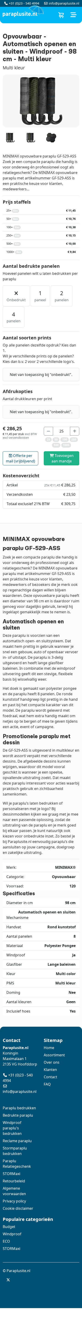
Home (49, 1047)
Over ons (51, 1062)
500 (56, 445)
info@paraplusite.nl (64, 3)
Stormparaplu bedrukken (15, 1151)
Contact (50, 1076)
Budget (9, 1226)
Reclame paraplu (17, 1140)
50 (56, 439)
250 (73, 439)
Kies (15, 210)
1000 (66, 445)
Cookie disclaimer (18, 1208)
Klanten (50, 1069)
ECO (6, 1241)
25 (48, 439)
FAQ (47, 1084)
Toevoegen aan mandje (62, 458)
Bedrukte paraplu (18, 1115)
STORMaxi (11, 1173)
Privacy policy (14, 1201)
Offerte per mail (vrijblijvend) (20, 458)
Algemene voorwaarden (14, 1191)
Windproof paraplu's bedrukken (12, 1128)
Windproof (12, 1233)
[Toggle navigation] (73, 15)
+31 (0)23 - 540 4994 (24, 3)
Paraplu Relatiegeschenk (17, 1163)
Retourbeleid (14, 1180)
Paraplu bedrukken (19, 1107)
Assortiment (54, 1054)
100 (64, 439)
